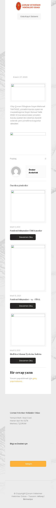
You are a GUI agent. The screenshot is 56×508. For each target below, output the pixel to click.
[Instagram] (36, 503)
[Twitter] (32, 503)
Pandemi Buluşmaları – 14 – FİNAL (25, 299)
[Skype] (20, 503)
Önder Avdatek (33, 171)
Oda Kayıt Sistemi (29, 16)
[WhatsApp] (24, 503)
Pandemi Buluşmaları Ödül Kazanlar (26, 230)
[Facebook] (28, 503)
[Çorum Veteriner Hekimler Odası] (28, 6)
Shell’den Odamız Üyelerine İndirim (25, 354)
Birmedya (28, 499)
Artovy (40, 496)
